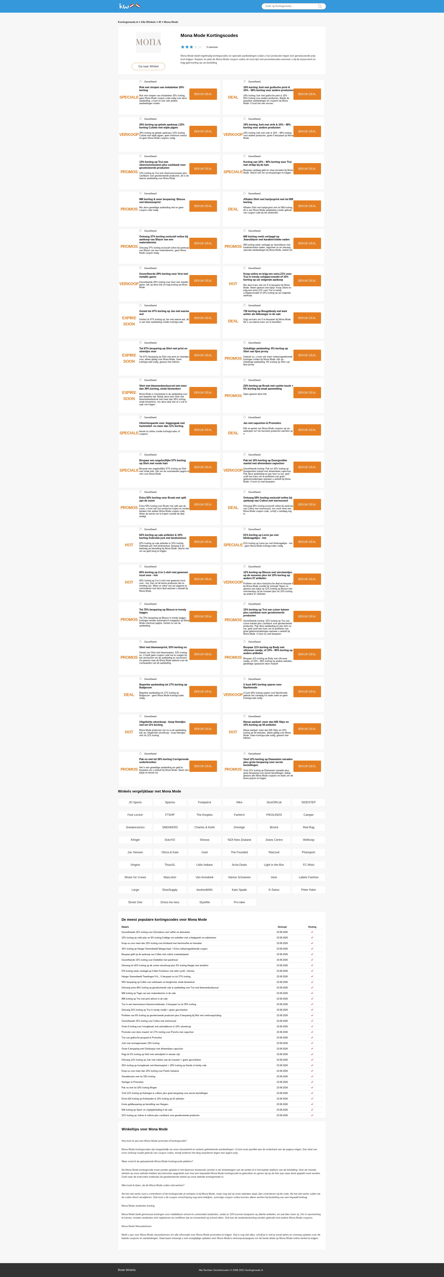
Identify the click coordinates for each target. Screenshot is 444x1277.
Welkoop (308, 839)
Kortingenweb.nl (128, 21)
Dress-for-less (170, 902)
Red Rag (308, 827)
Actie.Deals (239, 864)
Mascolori (170, 877)
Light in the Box (274, 864)
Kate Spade (239, 889)
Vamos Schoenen (239, 877)
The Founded (239, 852)
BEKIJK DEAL (203, 94)
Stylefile (204, 902)
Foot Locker (135, 814)
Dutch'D (170, 839)
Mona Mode (171, 21)
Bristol (274, 827)
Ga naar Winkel (148, 66)
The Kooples (205, 814)
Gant (205, 852)
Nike (239, 802)
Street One (135, 902)
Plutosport (308, 852)
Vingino (135, 864)
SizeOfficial (274, 802)
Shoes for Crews (135, 877)
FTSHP (170, 814)
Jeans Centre (274, 839)
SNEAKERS (170, 827)
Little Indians (204, 864)
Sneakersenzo (135, 827)
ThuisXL (170, 864)
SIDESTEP (308, 802)
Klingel (135, 839)
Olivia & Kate (169, 852)
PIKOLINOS (274, 814)
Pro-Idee (239, 902)
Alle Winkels (148, 21)
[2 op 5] (185, 47)
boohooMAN (204, 889)
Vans (274, 877)
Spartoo (170, 802)
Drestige (239, 827)
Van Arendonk (205, 877)
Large (135, 889)
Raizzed (274, 852)
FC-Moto (308, 864)
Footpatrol (204, 802)
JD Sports (135, 802)
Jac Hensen (135, 852)
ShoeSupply (170, 889)
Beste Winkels (127, 1269)
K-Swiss (274, 889)
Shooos (205, 839)
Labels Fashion (308, 877)
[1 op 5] (183, 47)
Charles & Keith (204, 827)
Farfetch (239, 814)
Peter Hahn (308, 889)
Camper (309, 814)
